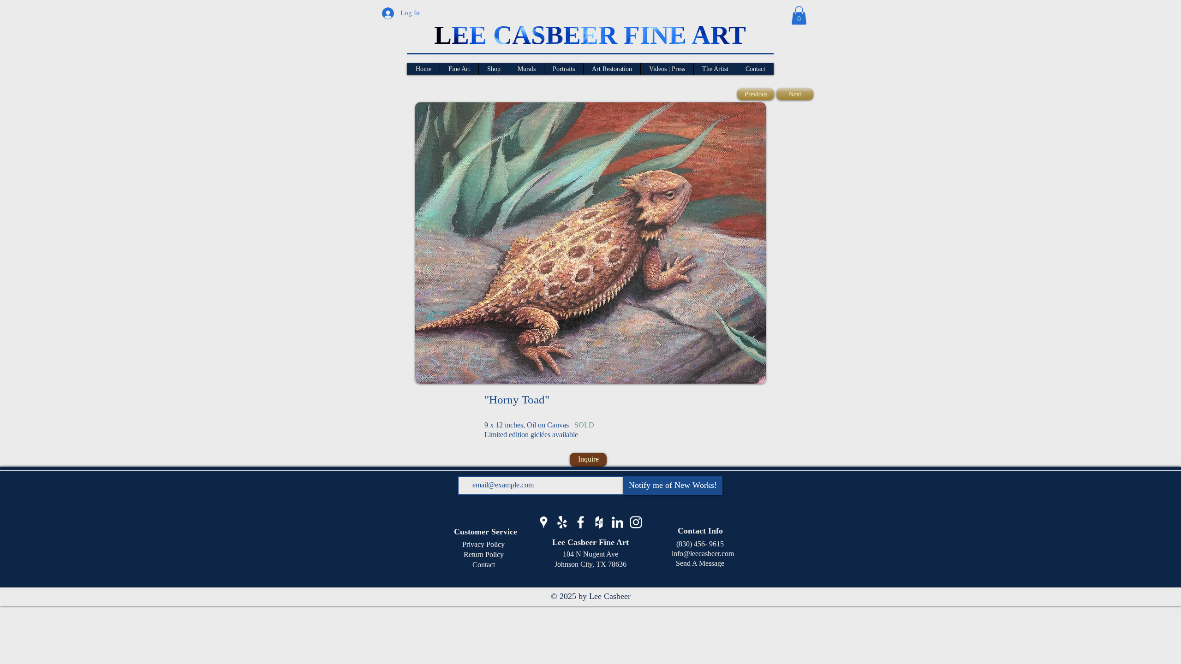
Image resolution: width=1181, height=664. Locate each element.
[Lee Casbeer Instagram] (636, 522)
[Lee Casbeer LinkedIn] (617, 522)
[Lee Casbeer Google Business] (544, 522)
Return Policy (484, 554)
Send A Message (700, 563)
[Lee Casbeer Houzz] (599, 522)
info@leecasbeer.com (700, 553)
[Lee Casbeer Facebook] (581, 522)
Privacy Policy (483, 544)
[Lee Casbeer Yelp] (562, 522)
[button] (799, 15)
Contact (483, 565)
